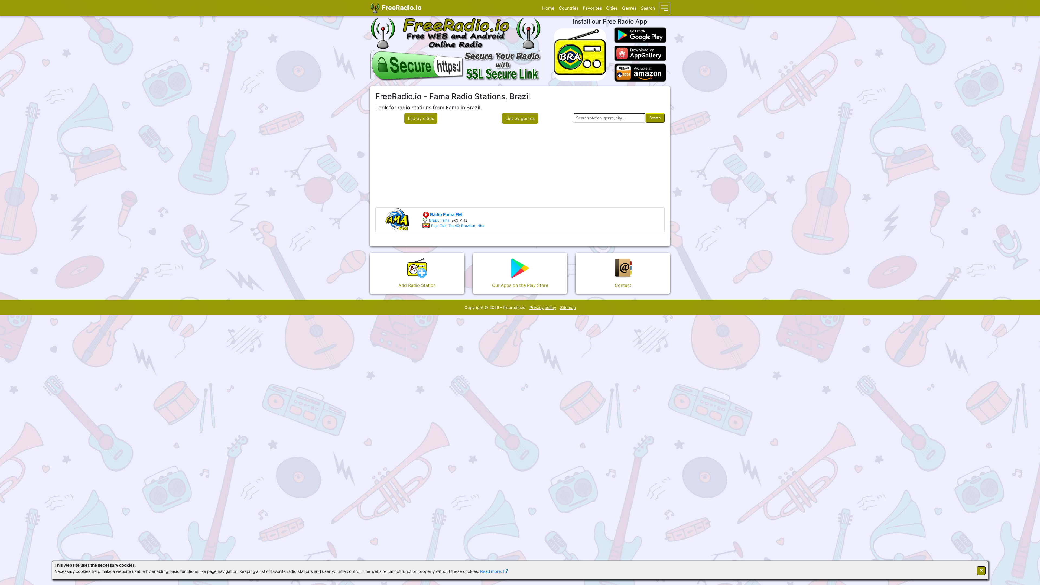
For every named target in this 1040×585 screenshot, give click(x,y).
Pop (434, 225)
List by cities (421, 118)
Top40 (453, 225)
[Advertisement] (520, 167)
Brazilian (468, 225)
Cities (612, 8)
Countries (568, 8)
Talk (443, 225)
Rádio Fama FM (445, 214)
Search (648, 8)
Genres (629, 8)
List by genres (520, 118)
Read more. (491, 571)
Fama (444, 220)
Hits (480, 225)
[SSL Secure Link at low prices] (456, 65)
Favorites (592, 8)
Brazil (433, 220)
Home (548, 8)
